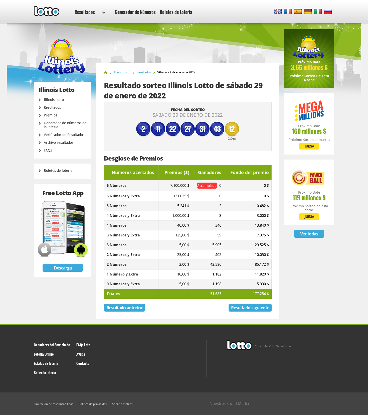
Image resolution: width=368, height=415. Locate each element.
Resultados (85, 12)
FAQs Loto (83, 344)
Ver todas (309, 233)
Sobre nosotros (122, 404)
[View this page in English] (278, 12)
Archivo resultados (58, 143)
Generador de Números (135, 12)
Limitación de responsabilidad (54, 404)
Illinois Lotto (54, 100)
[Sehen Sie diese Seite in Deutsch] (308, 12)
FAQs (48, 150)
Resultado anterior (124, 307)
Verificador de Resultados (64, 135)
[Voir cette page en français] (288, 12)
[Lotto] (106, 72)
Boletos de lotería (58, 171)
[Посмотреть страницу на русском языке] (328, 12)
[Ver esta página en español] (298, 12)
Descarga (63, 267)
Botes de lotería (45, 372)
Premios (50, 115)
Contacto (82, 363)
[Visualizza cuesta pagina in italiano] (318, 12)
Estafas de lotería (46, 363)
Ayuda (80, 354)
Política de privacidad (93, 404)
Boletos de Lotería (176, 12)
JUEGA (309, 146)
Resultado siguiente (250, 307)
